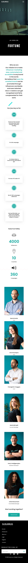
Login (3, 537)
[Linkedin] (17, 554)
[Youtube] (14, 554)
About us (4, 534)
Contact (4, 542)
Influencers (4, 531)
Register (4, 539)
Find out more (14, 514)
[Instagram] (10, 554)
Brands (3, 529)
